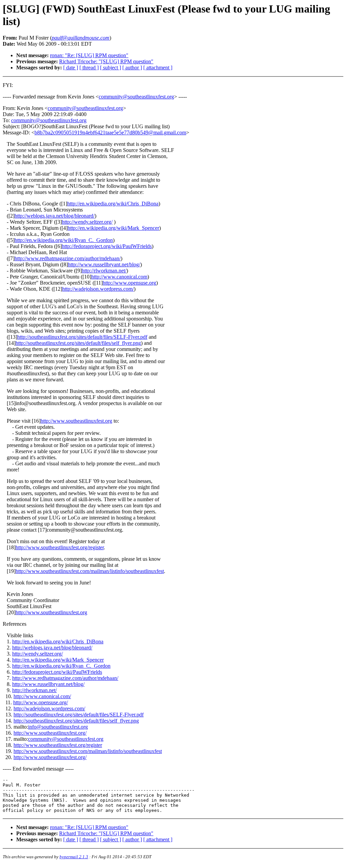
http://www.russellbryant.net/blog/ (104, 264)
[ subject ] (110, 67)
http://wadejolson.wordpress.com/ (98, 289)
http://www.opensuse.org (129, 283)
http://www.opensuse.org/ (40, 702)
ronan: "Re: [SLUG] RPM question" (89, 55)
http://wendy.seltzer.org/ (87, 222)
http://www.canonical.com (119, 277)
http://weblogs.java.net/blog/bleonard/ (55, 216)
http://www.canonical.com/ (42, 696)
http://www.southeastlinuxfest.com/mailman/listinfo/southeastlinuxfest (90, 571)
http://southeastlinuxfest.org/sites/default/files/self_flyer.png (78, 343)
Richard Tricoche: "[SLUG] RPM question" (106, 61)
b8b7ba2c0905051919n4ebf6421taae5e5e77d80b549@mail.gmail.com (110, 132)
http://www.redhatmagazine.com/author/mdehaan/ (68, 258)
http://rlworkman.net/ (104, 270)
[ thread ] (89, 67)
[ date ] (70, 67)
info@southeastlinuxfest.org (58, 727)
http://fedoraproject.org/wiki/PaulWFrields (107, 246)
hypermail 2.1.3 (73, 856)
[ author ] (132, 67)
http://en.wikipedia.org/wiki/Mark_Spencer (113, 228)
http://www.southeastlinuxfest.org (76, 421)
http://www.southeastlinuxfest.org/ (50, 733)
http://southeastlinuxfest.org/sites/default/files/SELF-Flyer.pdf (82, 337)
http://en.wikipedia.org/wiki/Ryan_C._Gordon (64, 240)
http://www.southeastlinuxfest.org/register (60, 547)
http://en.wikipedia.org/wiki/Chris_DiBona (112, 203)
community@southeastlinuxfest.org (136, 96)
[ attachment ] (157, 67)
